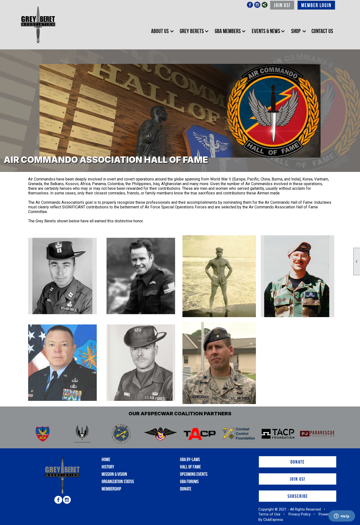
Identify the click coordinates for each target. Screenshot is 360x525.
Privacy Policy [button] (299, 514)
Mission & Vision (114, 474)
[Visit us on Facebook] (250, 5)
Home (106, 459)
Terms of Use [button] (269, 514)
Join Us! (282, 5)
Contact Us (322, 31)
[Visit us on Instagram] (257, 5)
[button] (162, 31)
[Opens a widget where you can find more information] (341, 516)
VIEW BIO (45, 274)
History (108, 466)
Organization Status (118, 481)
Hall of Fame (190, 466)
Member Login (316, 5)
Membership (111, 488)
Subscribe (298, 496)
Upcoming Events (193, 474)
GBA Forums (189, 481)
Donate (185, 488)
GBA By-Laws (190, 459)
